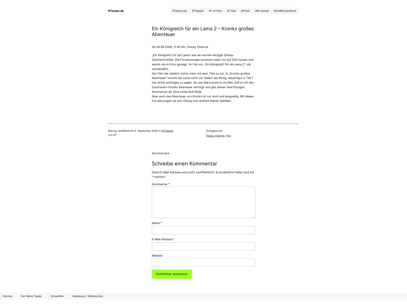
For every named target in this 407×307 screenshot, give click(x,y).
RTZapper (167, 130)
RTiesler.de (116, 11)
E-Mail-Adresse (163, 239)
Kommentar (161, 184)
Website (157, 255)
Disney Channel (215, 135)
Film (228, 135)
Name (157, 223)
